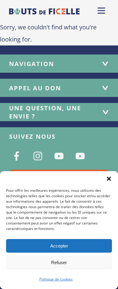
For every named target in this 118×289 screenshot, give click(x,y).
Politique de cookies (56, 279)
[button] (109, 179)
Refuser (59, 262)
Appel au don (35, 88)
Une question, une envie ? (45, 112)
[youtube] (59, 156)
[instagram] (37, 156)
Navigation (31, 64)
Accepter (59, 245)
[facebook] (16, 156)
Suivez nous (32, 136)
